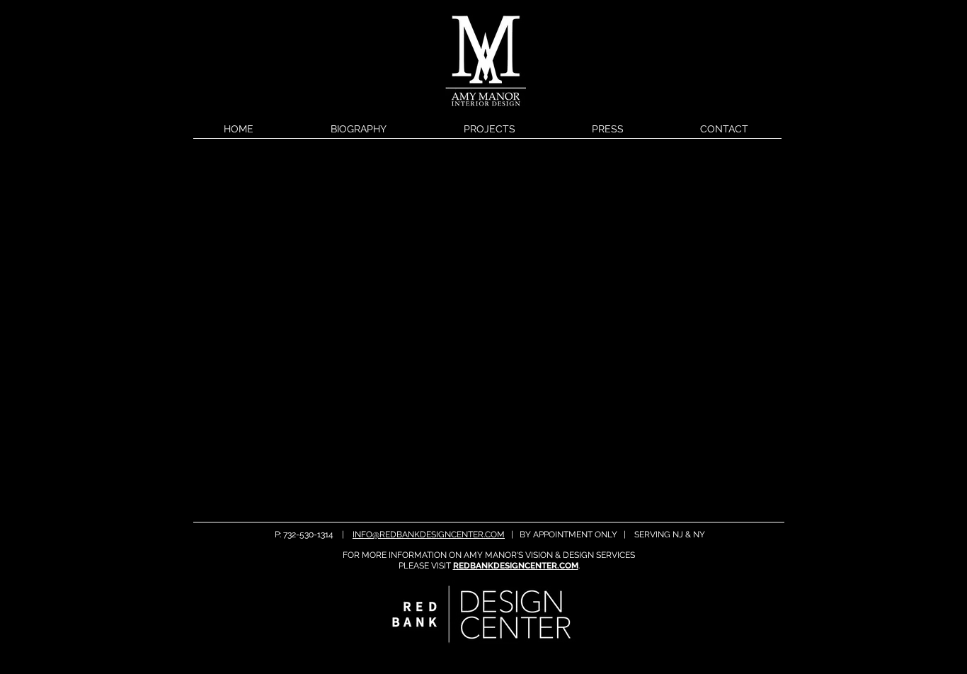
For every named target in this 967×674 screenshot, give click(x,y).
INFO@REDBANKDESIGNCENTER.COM (429, 534)
